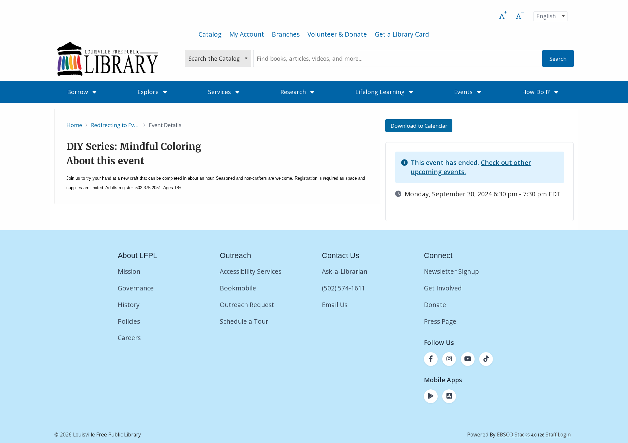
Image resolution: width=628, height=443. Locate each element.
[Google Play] (431, 396)
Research (293, 92)
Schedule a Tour (244, 321)
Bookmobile (238, 288)
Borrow (78, 92)
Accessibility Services (250, 271)
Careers (129, 337)
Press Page (440, 321)
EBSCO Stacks (513, 434)
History (129, 304)
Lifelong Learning (380, 92)
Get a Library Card (402, 34)
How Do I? (536, 92)
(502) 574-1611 (343, 288)
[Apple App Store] (449, 396)
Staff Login (558, 434)
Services (220, 92)
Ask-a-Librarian (344, 271)
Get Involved (443, 288)
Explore (148, 92)
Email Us (334, 304)
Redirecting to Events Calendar (115, 125)
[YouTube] (468, 359)
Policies (129, 321)
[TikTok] (486, 359)
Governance (136, 288)
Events (464, 92)
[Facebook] (431, 359)
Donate (436, 304)
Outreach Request (247, 304)
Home (74, 125)
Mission (129, 271)
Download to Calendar (419, 125)
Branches (286, 34)
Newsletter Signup (451, 271)
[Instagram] (449, 359)
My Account (246, 34)
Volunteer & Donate (337, 34)
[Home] (107, 58)
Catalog (210, 34)
